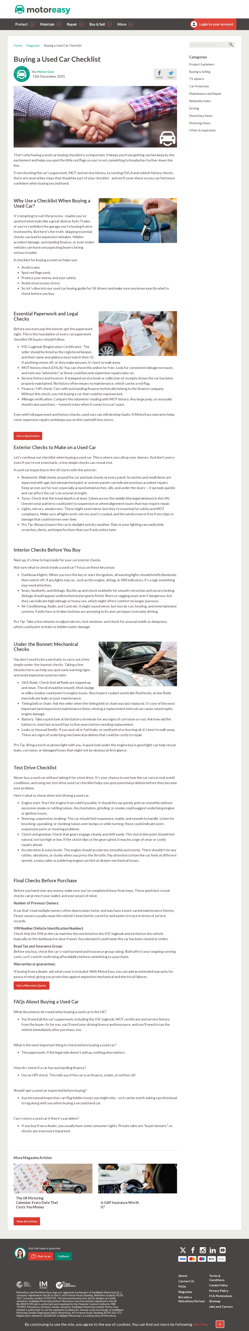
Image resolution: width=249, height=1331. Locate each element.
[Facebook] (193, 1250)
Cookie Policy (218, 1285)
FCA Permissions (220, 1296)
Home (18, 45)
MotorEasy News (201, 115)
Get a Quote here (28, 435)
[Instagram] (203, 1250)
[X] (183, 1250)
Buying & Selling (199, 71)
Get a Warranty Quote (31, 985)
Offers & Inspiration (202, 130)
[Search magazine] (231, 45)
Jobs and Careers (221, 1306)
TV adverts (196, 79)
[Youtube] (223, 1250)
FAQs (182, 1286)
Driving (194, 108)
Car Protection (199, 86)
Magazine (33, 45)
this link (200, 1324)
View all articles (27, 1221)
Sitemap (214, 1301)
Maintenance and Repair (205, 93)
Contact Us (186, 1281)
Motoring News (199, 123)
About (182, 1275)
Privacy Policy (218, 1290)
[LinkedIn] (213, 1250)
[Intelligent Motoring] (43, 1285)
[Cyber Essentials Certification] (65, 1285)
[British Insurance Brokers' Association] (24, 1285)
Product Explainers (201, 64)
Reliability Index (200, 101)
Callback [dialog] (63, 1256)
